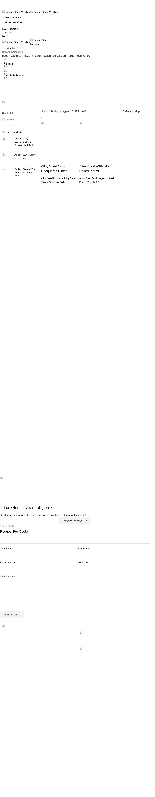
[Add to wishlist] (61, 160)
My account (112, 722)
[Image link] (16, 626)
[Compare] (45, 160)
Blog (56, 745)
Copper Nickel (10, 745)
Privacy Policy (113, 739)
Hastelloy (7, 756)
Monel (5, 773)
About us (58, 728)
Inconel (6, 761)
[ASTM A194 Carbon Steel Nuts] (7, 158)
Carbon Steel (9, 739)
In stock (10, 119)
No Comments (119, 640)
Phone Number (8, 562)
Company (83, 562)
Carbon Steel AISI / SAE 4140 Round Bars (24, 172)
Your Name (6, 548)
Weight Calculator (63, 739)
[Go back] (6, 84)
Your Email (83, 548)
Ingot (5, 767)
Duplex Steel (9, 750)
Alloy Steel (8, 728)
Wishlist (110, 728)
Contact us (59, 750)
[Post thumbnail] (85, 636)
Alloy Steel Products (52, 178)
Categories (8, 98)
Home (44, 111)
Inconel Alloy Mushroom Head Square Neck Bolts (24, 142)
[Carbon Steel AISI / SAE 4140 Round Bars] (7, 173)
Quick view (53, 160)
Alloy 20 (6, 722)
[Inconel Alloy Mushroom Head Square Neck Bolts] (7, 142)
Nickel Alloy (8, 779)
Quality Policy (61, 733)
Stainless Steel (10, 790)
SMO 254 (7, 784)
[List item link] (38, 660)
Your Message (7, 576)
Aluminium (8, 733)
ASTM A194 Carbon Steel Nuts (25, 156)
